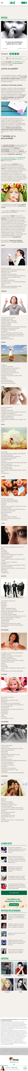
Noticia (4, 17)
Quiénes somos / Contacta (8, 1049)
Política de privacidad (14, 1051)
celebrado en (13, 159)
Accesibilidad (5, 1051)
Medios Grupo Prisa (14, 1062)
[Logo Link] (12, 2)
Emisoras (17, 1049)
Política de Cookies (23, 1051)
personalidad (18, 63)
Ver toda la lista (14, 893)
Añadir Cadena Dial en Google (15, 58)
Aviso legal (23, 1049)
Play (25, 1068)
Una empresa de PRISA (14, 1059)
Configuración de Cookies (15, 1053)
